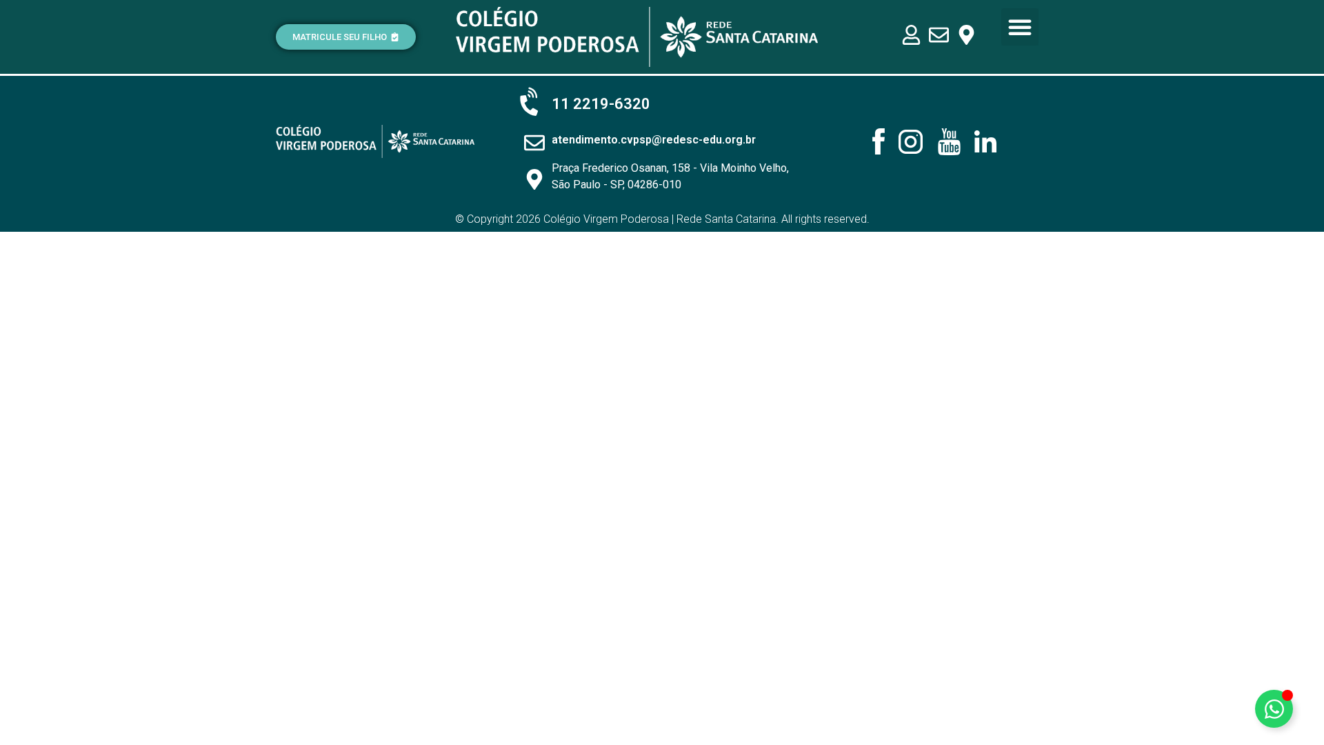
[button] (1020, 27)
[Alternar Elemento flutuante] (1274, 709)
